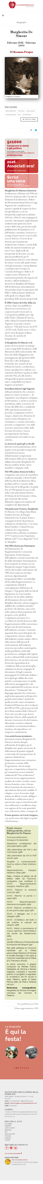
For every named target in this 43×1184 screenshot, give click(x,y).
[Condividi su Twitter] (35, 130)
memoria (21, 111)
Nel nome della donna (20, 1160)
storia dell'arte (11, 111)
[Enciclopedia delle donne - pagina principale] (21, 5)
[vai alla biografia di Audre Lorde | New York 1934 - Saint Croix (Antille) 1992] (11, 1052)
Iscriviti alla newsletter (13, 1153)
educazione (31, 111)
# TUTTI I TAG (29, 119)
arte (19, 114)
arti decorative (11, 114)
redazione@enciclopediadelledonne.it (23, 1103)
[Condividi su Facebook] (31, 130)
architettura (27, 114)
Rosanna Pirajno (23, 52)
